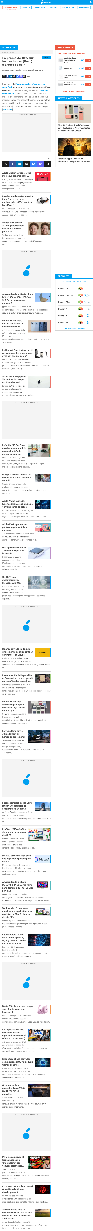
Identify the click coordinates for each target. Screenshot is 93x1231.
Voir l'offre (7, 109)
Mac (63, 281)
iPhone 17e (63, 288)
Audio (85, 281)
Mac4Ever (5, 52)
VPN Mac (53, 7)
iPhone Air (62, 316)
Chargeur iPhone (68, 7)
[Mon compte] (90, 2)
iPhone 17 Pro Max (66, 295)
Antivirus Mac (40, 7)
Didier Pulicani (9, 70)
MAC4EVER (47, 2)
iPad (74, 281)
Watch (79, 281)
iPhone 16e (63, 322)
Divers (12, 52)
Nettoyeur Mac (84, 7)
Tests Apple (26, 7)
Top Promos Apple (10, 7)
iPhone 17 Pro (64, 302)
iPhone (68, 281)
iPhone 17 (62, 309)
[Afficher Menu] (2, 2)
